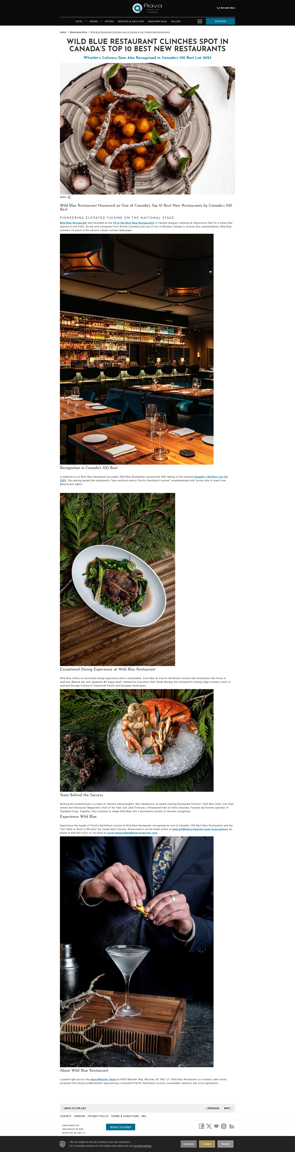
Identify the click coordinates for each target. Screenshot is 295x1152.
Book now (220, 21)
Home (63, 32)
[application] (147, 1144)
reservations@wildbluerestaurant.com (132, 832)
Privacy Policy (98, 1116)
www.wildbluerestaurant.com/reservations (200, 829)
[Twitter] (208, 1125)
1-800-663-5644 (227, 8)
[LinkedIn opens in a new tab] (232, 1125)
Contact (66, 1116)
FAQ (143, 1116)
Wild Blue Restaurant (73, 222)
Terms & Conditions (125, 1116)
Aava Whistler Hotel (103, 1079)
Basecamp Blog (78, 32)
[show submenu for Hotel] (86, 21)
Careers (79, 1116)
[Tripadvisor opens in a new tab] (216, 1125)
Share (63, 197)
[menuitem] (79, 21)
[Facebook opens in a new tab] (201, 1125)
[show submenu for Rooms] (101, 21)
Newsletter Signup (120, 1127)
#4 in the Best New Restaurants (133, 222)
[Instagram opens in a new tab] (223, 1125)
